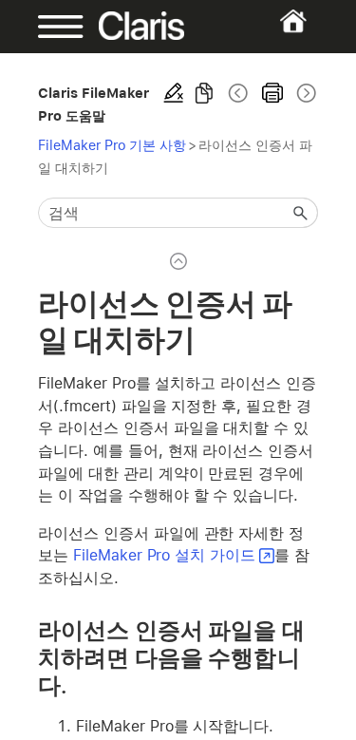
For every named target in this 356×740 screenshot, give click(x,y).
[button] (301, 213)
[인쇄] (272, 93)
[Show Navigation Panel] (51, 26)
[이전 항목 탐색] (238, 93)
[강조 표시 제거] (173, 93)
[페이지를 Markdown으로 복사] (204, 93)
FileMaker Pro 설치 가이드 (164, 555)
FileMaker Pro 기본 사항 (112, 145)
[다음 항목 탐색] (304, 93)
